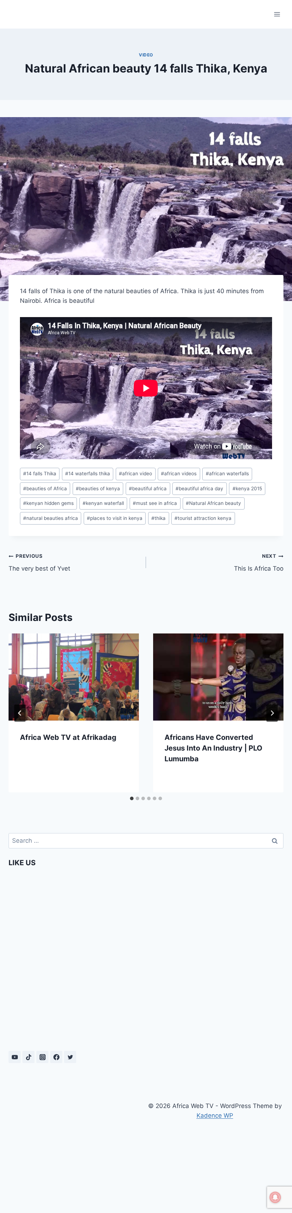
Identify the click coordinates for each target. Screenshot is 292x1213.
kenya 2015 (247, 488)
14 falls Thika (39, 473)
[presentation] (74, 677)
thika (158, 518)
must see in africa (155, 503)
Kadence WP (215, 1115)
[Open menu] (276, 14)
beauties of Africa (45, 488)
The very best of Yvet (39, 562)
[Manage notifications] (275, 1197)
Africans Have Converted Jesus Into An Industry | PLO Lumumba (213, 748)
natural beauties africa (50, 518)
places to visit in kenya (114, 518)
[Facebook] (56, 1057)
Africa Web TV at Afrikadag (68, 737)
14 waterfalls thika (87, 473)
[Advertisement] (77, 1149)
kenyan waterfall (103, 503)
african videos (179, 473)
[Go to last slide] (20, 713)
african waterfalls (227, 473)
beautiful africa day (199, 488)
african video (135, 473)
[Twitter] (70, 1057)
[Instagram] (42, 1057)
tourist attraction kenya (202, 518)
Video (146, 54)
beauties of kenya (98, 488)
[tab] (132, 798)
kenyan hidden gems (48, 503)
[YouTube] (15, 1057)
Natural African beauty (213, 503)
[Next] (272, 713)
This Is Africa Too (258, 562)
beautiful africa (148, 488)
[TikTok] (28, 1057)
